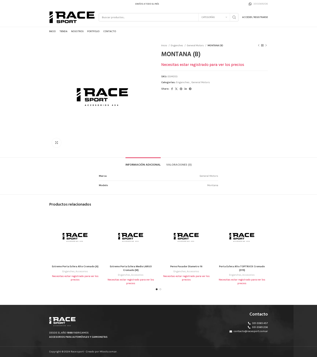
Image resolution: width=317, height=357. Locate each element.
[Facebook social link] (172, 88)
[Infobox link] (258, 4)
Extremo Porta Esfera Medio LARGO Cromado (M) (131, 268)
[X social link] (176, 88)
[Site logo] (72, 17)
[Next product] (266, 45)
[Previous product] (258, 45)
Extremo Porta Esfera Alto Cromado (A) (75, 266)
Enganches (177, 45)
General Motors (195, 45)
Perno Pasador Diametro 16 (186, 266)
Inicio (164, 45)
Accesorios (82, 271)
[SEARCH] (234, 17)
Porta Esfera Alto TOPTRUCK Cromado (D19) (242, 268)
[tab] (143, 163)
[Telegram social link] (190, 88)
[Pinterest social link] (181, 88)
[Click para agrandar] (56, 142)
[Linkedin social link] (185, 88)
